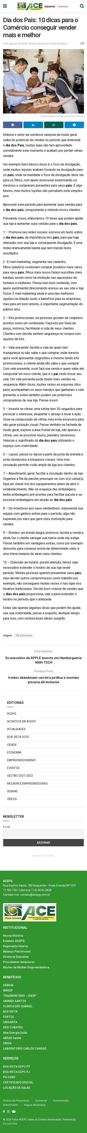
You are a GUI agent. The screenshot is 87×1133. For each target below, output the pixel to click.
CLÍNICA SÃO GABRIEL (18, 1006)
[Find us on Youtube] (13, 1111)
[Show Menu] (5, 6)
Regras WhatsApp (35, 1104)
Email (6, 826)
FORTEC (8, 1016)
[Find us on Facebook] (4, 1111)
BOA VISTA (10, 1011)
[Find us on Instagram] (8, 1111)
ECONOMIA (14, 752)
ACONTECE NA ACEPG (21, 721)
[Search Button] (82, 6)
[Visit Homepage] (43, 6)
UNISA (7, 1043)
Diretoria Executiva (16, 956)
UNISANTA (10, 1022)
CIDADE (12, 744)
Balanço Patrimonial (17, 951)
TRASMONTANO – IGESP (19, 995)
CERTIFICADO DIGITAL (18, 1082)
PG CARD (9, 1077)
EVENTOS (13, 768)
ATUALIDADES (16, 729)
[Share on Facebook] (12, 125)
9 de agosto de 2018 (15, 43)
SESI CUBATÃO (13, 1027)
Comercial (41, 1100)
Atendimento (10, 1104)
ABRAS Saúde (12, 1038)
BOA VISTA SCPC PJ (16, 1072)
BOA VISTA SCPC (18, 736)
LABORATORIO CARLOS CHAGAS (24, 1048)
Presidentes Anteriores (19, 962)
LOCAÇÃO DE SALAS (16, 1087)
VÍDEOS (12, 799)
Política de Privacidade (16, 1100)
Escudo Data (10, 1123)
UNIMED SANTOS (14, 1001)
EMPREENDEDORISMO (21, 760)
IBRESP (8, 990)
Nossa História (13, 935)
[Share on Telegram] (74, 125)
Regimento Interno (15, 946)
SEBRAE (12, 791)
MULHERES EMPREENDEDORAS (27, 783)
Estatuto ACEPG (13, 941)
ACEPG (11, 713)
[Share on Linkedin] (33, 125)
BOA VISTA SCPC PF (16, 1066)
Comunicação (61, 1100)
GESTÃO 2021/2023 (20, 775)
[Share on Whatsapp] (54, 125)
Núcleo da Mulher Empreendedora (26, 967)
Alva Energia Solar (15, 1032)
